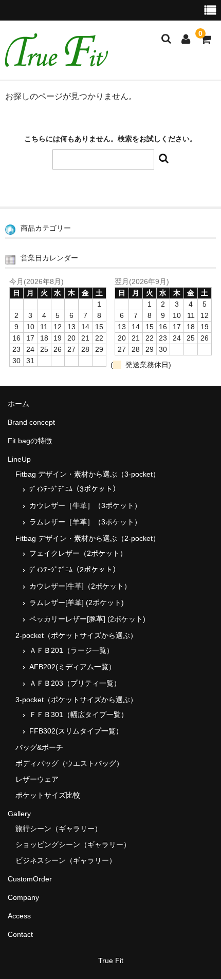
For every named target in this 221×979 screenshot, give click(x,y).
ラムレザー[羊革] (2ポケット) (76, 602)
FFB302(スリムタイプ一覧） (76, 731)
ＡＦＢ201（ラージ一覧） (71, 650)
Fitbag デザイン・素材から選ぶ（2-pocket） (87, 538)
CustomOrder (30, 879)
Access (19, 916)
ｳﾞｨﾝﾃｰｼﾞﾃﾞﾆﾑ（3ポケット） (74, 489)
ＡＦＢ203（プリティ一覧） (75, 683)
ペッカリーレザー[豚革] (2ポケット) (87, 619)
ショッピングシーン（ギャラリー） (73, 844)
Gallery (19, 813)
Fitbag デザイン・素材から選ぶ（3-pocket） (87, 474)
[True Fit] (56, 60)
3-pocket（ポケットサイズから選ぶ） (76, 699)
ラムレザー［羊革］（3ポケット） (85, 522)
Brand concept (31, 422)
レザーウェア (37, 779)
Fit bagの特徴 (30, 441)
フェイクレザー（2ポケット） (78, 553)
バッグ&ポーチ (39, 747)
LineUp (19, 459)
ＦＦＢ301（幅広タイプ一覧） (78, 714)
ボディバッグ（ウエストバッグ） (69, 763)
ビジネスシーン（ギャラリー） (65, 860)
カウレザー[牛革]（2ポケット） (80, 586)
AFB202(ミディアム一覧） (72, 667)
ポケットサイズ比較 (47, 795)
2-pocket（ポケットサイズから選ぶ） (76, 635)
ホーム (18, 404)
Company (23, 897)
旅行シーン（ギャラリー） (58, 828)
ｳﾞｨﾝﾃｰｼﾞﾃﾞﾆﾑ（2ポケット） (74, 570)
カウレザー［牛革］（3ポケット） (85, 505)
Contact (20, 934)
